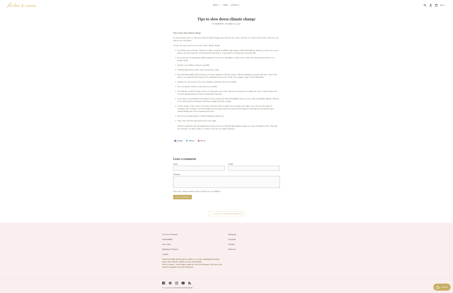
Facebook (232, 239)
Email (230, 164)
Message (176, 174)
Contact (165, 254)
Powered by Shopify (186, 288)
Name (175, 164)
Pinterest (232, 249)
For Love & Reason (170, 234)
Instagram (232, 234)
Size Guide (166, 244)
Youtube (231, 244)
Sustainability (167, 239)
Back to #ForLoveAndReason (228, 214)
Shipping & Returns (170, 249)
